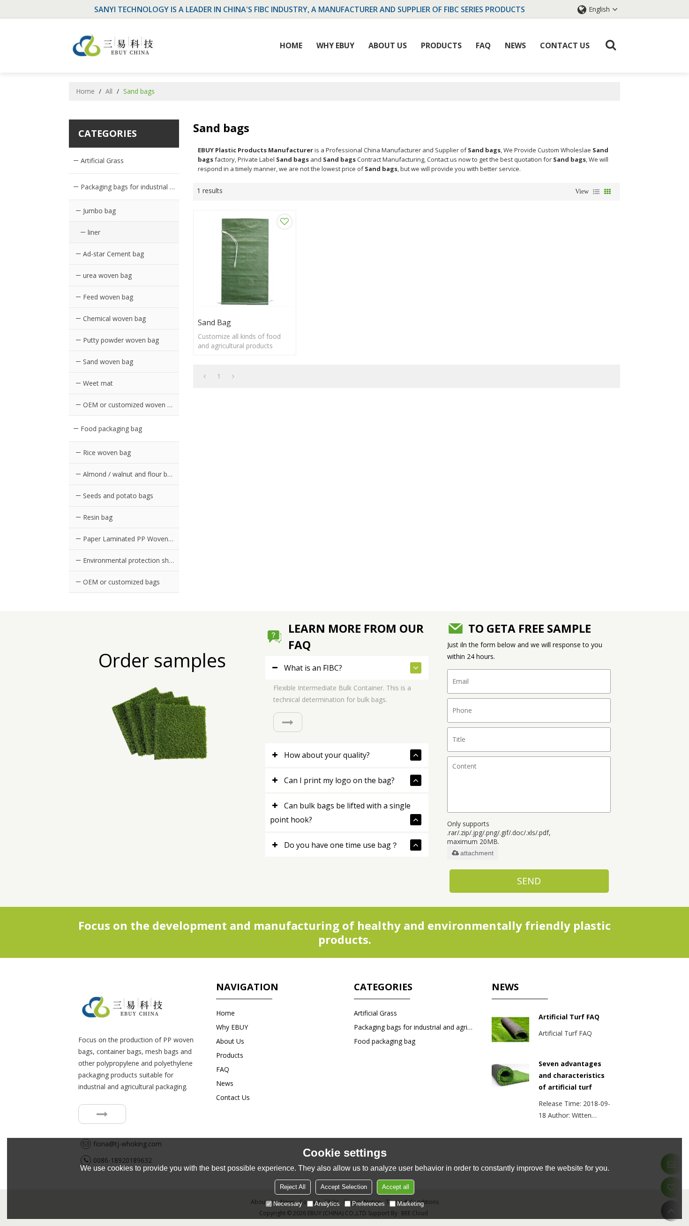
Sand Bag (214, 322)
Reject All (293, 1186)
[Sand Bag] (245, 261)
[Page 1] (204, 376)
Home (291, 45)
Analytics (327, 1203)
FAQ (483, 45)
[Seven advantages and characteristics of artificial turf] (510, 1076)
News (515, 45)
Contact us (565, 45)
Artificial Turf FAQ (569, 1016)
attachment (477, 853)
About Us (387, 45)
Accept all (395, 1186)
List (596, 191)
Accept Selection (344, 1186)
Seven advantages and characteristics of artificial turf (572, 1075)
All (108, 91)
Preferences (368, 1203)
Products (441, 45)
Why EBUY (335, 45)
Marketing (410, 1203)
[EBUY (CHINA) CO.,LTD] (113, 45)
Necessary (287, 1203)
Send (529, 881)
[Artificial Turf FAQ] (510, 1029)
